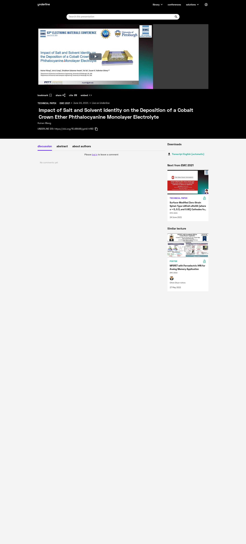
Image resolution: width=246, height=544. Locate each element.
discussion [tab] (45, 146)
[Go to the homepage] (44, 4)
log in (94, 155)
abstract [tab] (62, 146)
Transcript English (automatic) (188, 154)
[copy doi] (98, 129)
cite (71, 95)
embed (84, 95)
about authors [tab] (81, 146)
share (59, 95)
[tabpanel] (101, 159)
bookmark (43, 95)
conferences (174, 4)
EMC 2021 (187, 165)
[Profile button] (206, 4)
